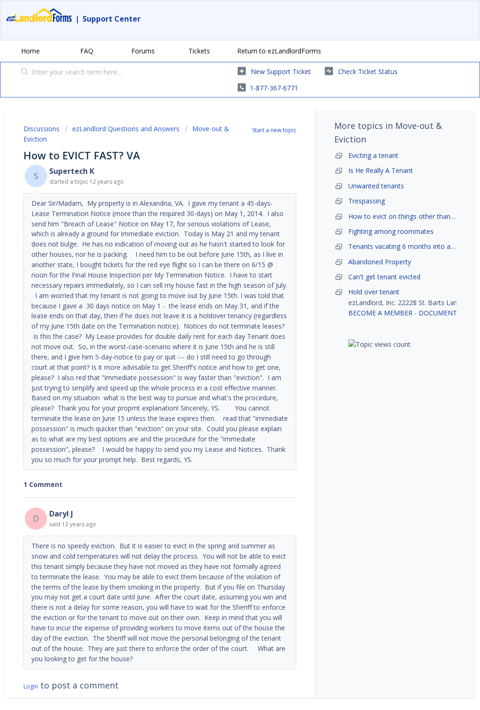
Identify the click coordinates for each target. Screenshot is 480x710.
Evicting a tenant (373, 155)
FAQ (86, 50)
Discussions (41, 128)
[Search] (25, 72)
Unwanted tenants (376, 185)
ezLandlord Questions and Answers (126, 128)
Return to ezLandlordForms (279, 50)
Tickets (199, 50)
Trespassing (366, 200)
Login (30, 686)
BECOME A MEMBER (380, 312)
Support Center (111, 19)
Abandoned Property (379, 261)
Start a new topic (274, 130)
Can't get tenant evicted (384, 276)
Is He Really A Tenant (380, 170)
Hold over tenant (373, 291)
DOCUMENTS (440, 312)
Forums (143, 50)
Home (30, 50)
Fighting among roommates (391, 231)
